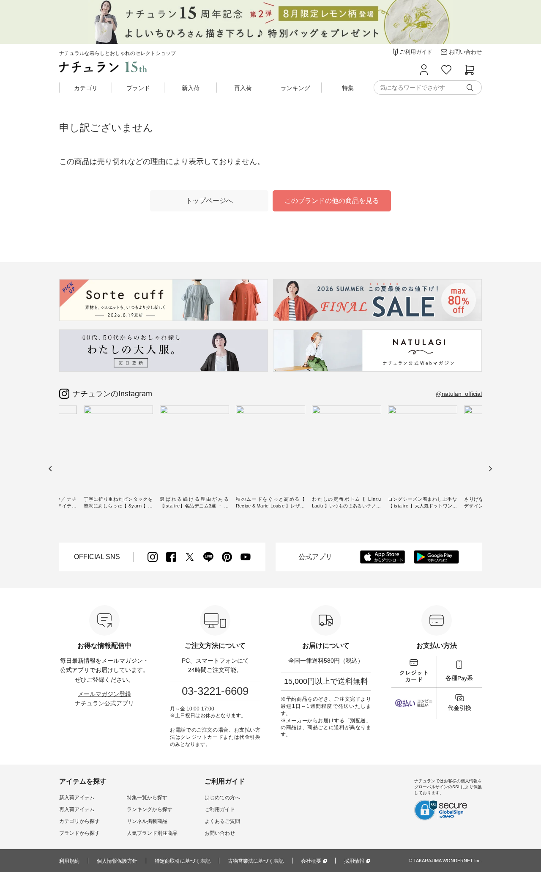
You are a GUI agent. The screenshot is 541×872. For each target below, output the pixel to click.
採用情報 (354, 861)
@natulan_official (459, 394)
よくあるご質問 (222, 821)
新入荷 (190, 88)
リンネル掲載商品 (147, 821)
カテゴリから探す (79, 821)
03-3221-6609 (215, 691)
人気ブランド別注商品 (152, 833)
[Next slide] (490, 469)
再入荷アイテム (77, 809)
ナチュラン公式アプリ (104, 703)
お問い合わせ (220, 833)
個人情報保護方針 (117, 861)
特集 (348, 88)
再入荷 (243, 88)
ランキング (295, 88)
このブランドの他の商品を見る (331, 200)
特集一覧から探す (147, 798)
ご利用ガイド (220, 809)
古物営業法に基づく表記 (256, 861)
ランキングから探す (149, 809)
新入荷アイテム (77, 798)
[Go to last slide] (50, 469)
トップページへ (209, 200)
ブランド (138, 88)
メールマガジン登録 (104, 694)
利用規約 (69, 861)
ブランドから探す (79, 833)
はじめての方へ (222, 798)
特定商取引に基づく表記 (182, 861)
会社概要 (311, 861)
